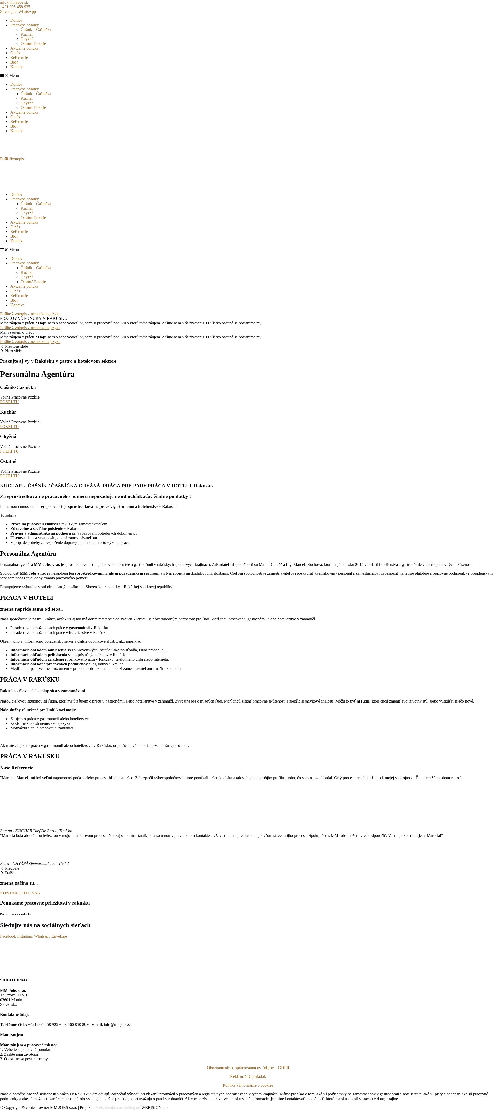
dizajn (110, 1107)
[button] (248, 75)
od (138, 1107)
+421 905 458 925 (15, 7)
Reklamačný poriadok (248, 1076)
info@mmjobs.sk (14, 2)
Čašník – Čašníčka (36, 29)
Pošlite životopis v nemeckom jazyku (30, 327)
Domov (16, 20)
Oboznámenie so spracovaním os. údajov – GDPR (248, 1067)
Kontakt (17, 67)
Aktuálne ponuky (24, 48)
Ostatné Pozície (33, 43)
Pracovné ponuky (24, 25)
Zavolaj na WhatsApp (18, 11)
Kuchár (27, 34)
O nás (15, 53)
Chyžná (27, 39)
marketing (127, 1107)
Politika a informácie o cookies (248, 1085)
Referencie (19, 57)
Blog (14, 62)
